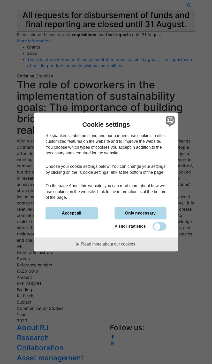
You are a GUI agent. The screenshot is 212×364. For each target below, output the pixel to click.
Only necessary (140, 213)
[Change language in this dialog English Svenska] (169, 121)
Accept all (71, 213)
